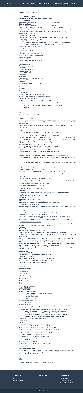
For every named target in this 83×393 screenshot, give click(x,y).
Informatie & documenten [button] (69, 3)
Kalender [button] (39, 3)
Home (18, 3)
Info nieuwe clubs (48, 3)
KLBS (9, 3)
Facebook (41, 378)
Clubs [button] (32, 3)
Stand (22, 3)
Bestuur (28, 3)
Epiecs (41, 390)
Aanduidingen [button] (58, 3)
